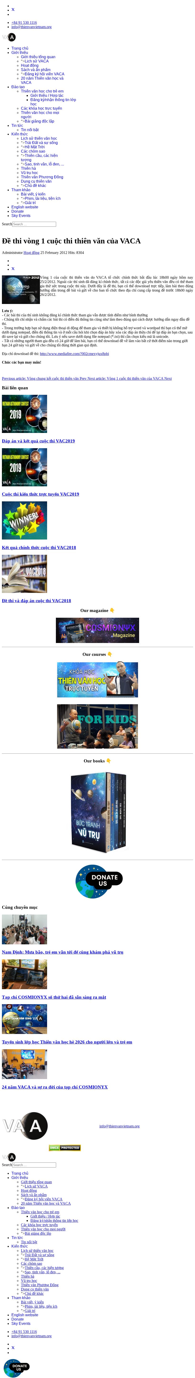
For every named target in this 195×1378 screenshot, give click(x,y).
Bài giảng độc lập (39, 121)
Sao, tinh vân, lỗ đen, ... (44, 164)
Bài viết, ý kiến (33, 194)
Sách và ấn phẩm (35, 70)
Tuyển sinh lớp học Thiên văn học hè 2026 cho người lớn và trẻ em (67, 1041)
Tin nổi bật (30, 130)
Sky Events (20, 216)
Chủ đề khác (35, 186)
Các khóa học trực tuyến (41, 108)
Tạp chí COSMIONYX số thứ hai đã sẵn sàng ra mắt (54, 997)
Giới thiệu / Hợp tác (46, 95)
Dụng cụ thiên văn (36, 181)
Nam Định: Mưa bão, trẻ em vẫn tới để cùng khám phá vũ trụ (62, 952)
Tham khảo (20, 190)
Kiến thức (19, 134)
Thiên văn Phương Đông (42, 177)
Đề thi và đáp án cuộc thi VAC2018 (36, 600)
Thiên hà (28, 168)
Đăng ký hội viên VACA (44, 74)
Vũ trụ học (29, 173)
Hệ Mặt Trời (35, 147)
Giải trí (30, 203)
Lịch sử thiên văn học (39, 138)
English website (24, 207)
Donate (17, 211)
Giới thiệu (19, 53)
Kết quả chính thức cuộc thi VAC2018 (39, 547)
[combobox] (34, 224)
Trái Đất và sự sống (41, 143)
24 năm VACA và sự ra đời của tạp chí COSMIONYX (55, 1087)
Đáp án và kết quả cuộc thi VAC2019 (38, 440)
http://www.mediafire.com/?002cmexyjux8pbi (74, 354)
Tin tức (17, 125)
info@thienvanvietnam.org (31, 27)
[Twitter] (13, 10)
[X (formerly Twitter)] (13, 269)
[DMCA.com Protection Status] (65, 1150)
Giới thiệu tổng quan (38, 57)
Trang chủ (19, 48)
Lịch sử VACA (37, 61)
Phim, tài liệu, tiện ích (43, 198)
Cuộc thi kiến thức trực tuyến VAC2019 (40, 494)
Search (7, 224)
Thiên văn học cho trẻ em (42, 91)
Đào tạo (18, 87)
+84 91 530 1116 (24, 23)
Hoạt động (30, 65)
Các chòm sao (33, 151)
